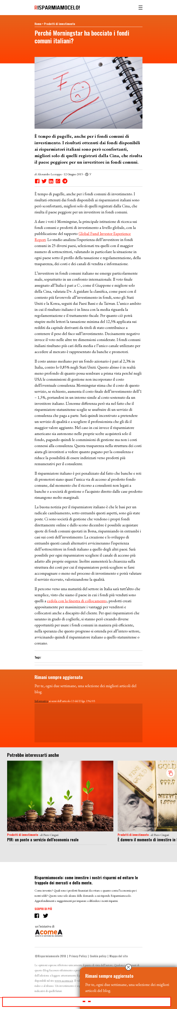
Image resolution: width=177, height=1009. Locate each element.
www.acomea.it (64, 980)
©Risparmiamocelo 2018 (50, 956)
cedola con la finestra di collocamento (77, 600)
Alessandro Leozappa (50, 174)
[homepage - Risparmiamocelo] (57, 7)
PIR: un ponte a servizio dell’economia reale (43, 839)
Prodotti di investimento (59, 24)
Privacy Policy (78, 956)
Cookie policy (98, 956)
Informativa (41, 701)
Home (38, 24)
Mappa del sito (118, 956)
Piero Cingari (50, 835)
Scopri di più (43, 909)
